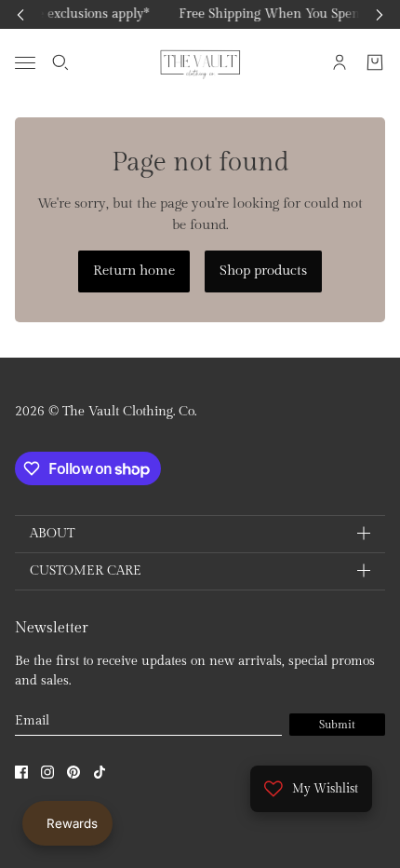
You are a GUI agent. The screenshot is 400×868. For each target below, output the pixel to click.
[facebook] (21, 772)
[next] (380, 14)
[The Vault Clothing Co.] (200, 62)
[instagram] (47, 772)
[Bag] (375, 62)
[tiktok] (99, 772)
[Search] (60, 62)
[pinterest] (73, 772)
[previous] (20, 14)
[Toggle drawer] (25, 62)
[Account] (339, 62)
